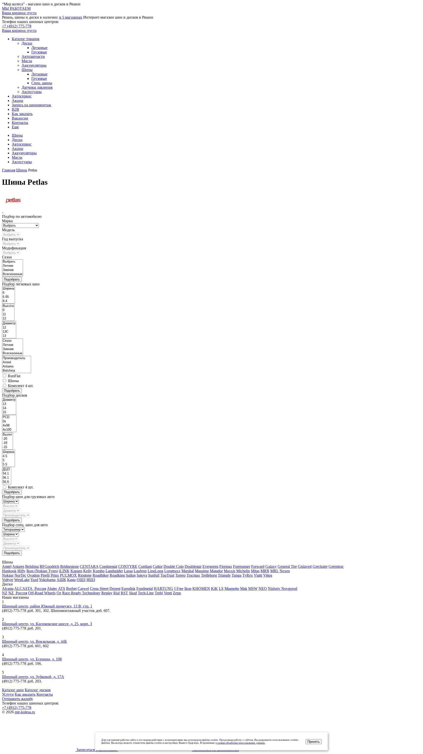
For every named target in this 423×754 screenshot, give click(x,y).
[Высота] (8, 306)
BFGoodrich (49, 566)
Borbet (71, 588)
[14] (9, 408)
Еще (15, 127)
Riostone (85, 575)
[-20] (7, 439)
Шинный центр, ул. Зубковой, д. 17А (33, 677)
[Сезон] (12, 341)
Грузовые (39, 52)
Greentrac (336, 566)
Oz (59, 593)
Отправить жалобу (17, 699)
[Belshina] (16, 371)
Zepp (177, 593)
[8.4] (8, 301)
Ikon (187, 588)
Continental (108, 566)
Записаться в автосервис (96, 750)
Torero (180, 575)
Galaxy (271, 566)
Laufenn (140, 571)
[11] (8, 314)
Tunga (236, 575)
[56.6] (6, 482)
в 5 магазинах (70, 17)
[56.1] (6, 478)
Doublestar (193, 566)
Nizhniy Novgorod (282, 588)
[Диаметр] (9, 323)
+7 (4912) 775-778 (16, 26)
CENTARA (89, 566)
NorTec (20, 575)
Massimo (202, 571)
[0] (8, 310)
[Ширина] (8, 289)
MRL (274, 571)
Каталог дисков (38, 690)
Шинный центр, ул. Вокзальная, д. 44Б (34, 641)
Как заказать (22, 114)
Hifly (21, 571)
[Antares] (16, 367)
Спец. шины (41, 83)
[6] (8, 293)
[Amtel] (16, 362)
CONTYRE (127, 566)
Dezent (114, 588)
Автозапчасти (33, 56)
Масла (27, 61)
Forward (257, 566)
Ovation (33, 575)
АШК (61, 580)
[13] (9, 336)
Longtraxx (172, 571)
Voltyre (7, 580)
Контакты (20, 123)
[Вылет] (7, 435)
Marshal (187, 571)
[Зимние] (12, 270)
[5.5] (8, 464)
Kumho (99, 571)
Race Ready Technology (81, 593)
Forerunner (241, 566)
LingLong (155, 571)
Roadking (117, 575)
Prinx (55, 575)
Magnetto (231, 588)
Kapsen (76, 571)
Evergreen (210, 566)
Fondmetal (144, 588)
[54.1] (6, 474)
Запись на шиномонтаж (31, 105)
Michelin (243, 571)
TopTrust (167, 575)
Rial (116, 593)
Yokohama (47, 580)
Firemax (225, 566)
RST (124, 593)
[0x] (9, 421)
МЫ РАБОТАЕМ (16, 8)
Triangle (224, 575)
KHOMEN (201, 588)
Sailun (131, 575)
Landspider (114, 571)
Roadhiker (101, 575)
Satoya (142, 575)
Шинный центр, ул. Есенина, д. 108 (32, 659)
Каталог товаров (25, 39)
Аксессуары (32, 92)
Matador (216, 571)
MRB (264, 571)
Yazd (34, 580)
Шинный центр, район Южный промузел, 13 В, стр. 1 (47, 606)
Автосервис (22, 96)
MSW (253, 588)
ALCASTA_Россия (30, 588)
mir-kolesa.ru (25, 712)
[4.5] (8, 456)
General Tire (287, 566)
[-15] (7, 447)
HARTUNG (163, 588)
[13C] (9, 332)
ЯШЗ (90, 580)
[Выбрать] (12, 262)
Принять (313, 741)
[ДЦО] (6, 469)
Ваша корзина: (19, 30)
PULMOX (68, 575)
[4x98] (9, 426)
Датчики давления (37, 87)
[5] (8, 460)
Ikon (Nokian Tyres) (42, 571)
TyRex (247, 575)
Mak (243, 588)
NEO (262, 588)
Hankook (9, 571)
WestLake (22, 580)
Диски (27, 43)
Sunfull (153, 575)
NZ (4, 593)
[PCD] (9, 417)
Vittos (267, 575)
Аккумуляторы (34, 65)
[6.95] (8, 297)
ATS (61, 588)
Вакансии (20, 118)
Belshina (32, 566)
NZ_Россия (17, 593)
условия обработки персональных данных (240, 742)
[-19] (7, 443)
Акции (17, 100)
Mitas (255, 571)
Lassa (128, 571)
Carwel (83, 588)
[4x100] (9, 430)
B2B (15, 109)
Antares (18, 566)
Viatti (258, 575)
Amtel (7, 566)
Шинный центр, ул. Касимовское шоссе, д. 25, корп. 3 (47, 624)
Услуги (8, 694)
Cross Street (99, 588)
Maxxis (229, 571)
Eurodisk (128, 588)
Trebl (159, 593)
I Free (178, 588)
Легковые (39, 48)
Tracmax (193, 575)
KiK (214, 588)
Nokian (7, 575)
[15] (9, 412)
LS (221, 588)
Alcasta (7, 588)
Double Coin (174, 566)
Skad (133, 593)
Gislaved (305, 566)
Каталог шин (13, 690)
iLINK (64, 571)
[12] (8, 318)
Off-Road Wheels (42, 593)
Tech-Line (146, 593)
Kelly (87, 571)
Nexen (285, 571)
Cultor (158, 566)
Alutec (52, 588)
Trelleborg (209, 575)
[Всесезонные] (12, 274)
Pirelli (45, 575)
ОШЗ (81, 580)
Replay (106, 593)
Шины (27, 70)
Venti (168, 593)
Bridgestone (69, 566)
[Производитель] (16, 358)
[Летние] (12, 266)
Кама (71, 580)
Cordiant (145, 566)
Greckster (320, 566)
